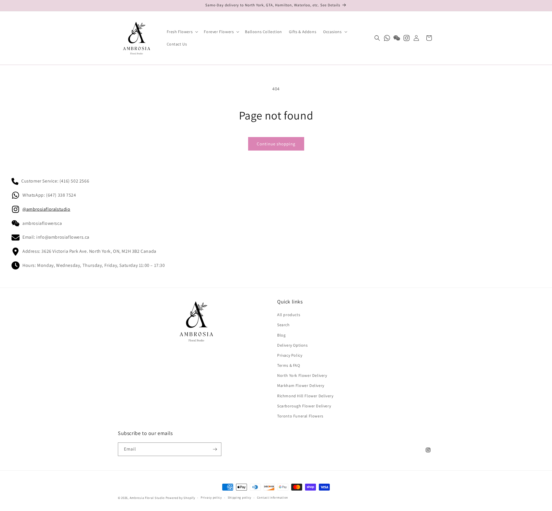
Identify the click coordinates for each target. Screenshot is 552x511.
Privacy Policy (289, 355)
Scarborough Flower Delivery (304, 406)
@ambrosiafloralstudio (46, 209)
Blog (281, 335)
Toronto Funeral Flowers (300, 416)
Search (283, 324)
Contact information (272, 497)
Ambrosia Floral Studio (147, 498)
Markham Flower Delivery (300, 385)
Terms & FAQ (288, 365)
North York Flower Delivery (302, 375)
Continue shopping (276, 144)
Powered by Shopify (180, 498)
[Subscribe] (214, 449)
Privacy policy (211, 497)
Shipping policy (240, 497)
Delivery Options (292, 345)
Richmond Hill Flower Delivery (305, 395)
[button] (182, 32)
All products (288, 314)
